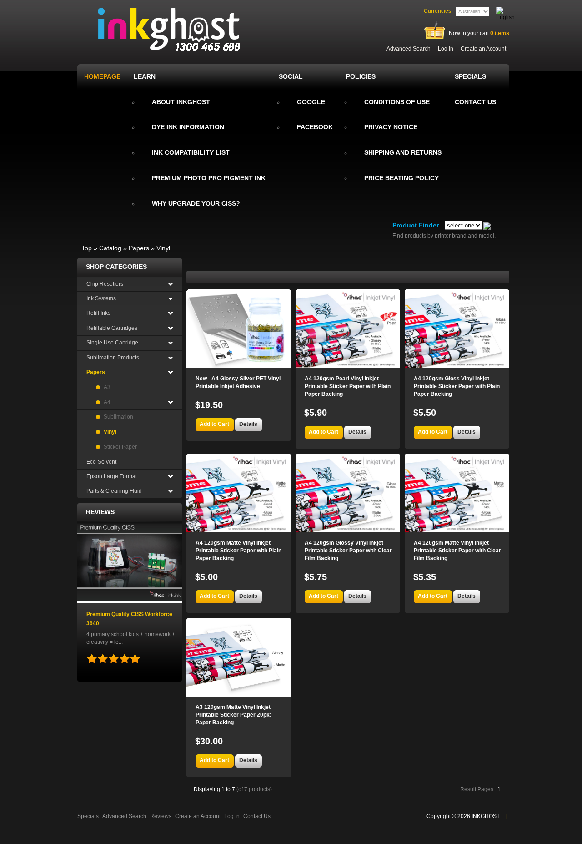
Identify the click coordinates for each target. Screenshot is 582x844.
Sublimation (118, 417)
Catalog (110, 248)
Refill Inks (98, 313)
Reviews (100, 511)
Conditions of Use (397, 102)
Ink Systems (101, 298)
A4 (107, 402)
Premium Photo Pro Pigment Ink (209, 178)
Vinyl (163, 248)
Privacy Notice (390, 127)
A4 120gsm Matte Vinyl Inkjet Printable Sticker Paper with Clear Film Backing (457, 550)
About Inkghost (181, 102)
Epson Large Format (111, 476)
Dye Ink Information (188, 127)
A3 (107, 387)
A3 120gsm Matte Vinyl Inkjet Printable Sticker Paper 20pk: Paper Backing (233, 715)
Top (86, 248)
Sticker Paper (120, 447)
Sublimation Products (112, 357)
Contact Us (257, 816)
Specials (88, 816)
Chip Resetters (104, 284)
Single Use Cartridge (112, 342)
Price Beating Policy (401, 178)
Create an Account (483, 48)
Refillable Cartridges (111, 328)
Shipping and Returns (403, 152)
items (499, 33)
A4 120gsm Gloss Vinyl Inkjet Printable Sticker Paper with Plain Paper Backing (457, 386)
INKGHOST (486, 816)
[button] (214, 424)
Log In (445, 48)
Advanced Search (408, 48)
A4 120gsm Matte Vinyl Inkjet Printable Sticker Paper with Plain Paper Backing (238, 550)
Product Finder (415, 225)
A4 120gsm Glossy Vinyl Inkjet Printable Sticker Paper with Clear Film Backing (348, 550)
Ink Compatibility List (191, 152)
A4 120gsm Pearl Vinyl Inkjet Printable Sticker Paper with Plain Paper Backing (348, 386)
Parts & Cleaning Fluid (114, 491)
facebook (315, 127)
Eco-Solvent (101, 462)
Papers (139, 248)
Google (311, 102)
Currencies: (438, 11)
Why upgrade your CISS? (196, 203)
